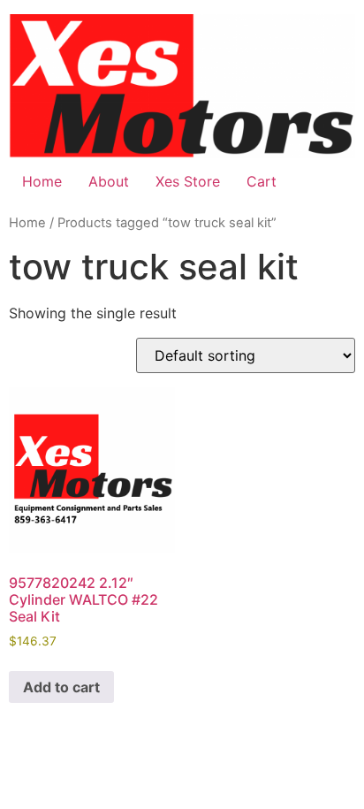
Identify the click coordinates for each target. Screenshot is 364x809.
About (108, 181)
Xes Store (187, 181)
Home (42, 181)
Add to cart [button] (61, 687)
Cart (261, 181)
